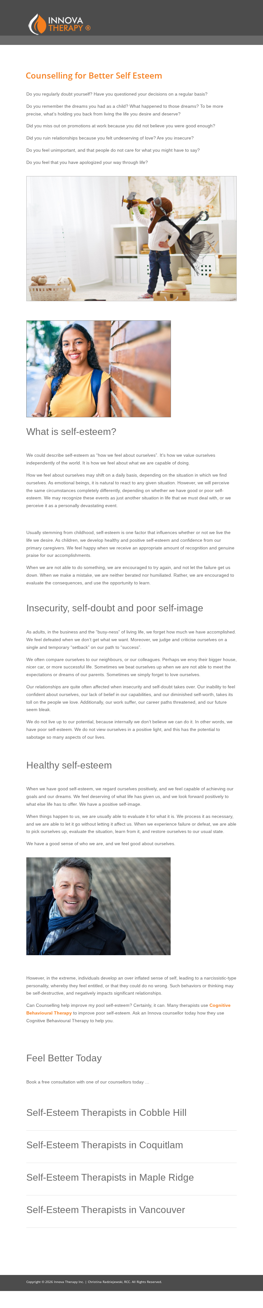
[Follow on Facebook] (219, 1300)
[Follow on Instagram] (231, 1300)
